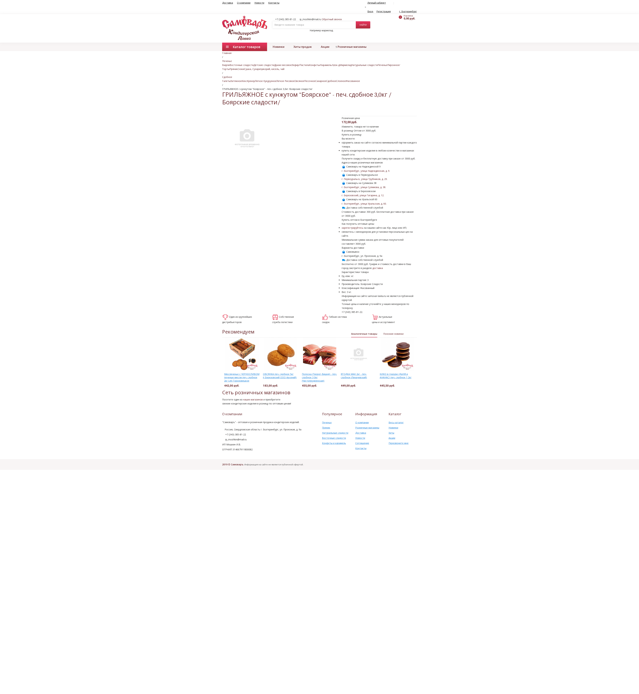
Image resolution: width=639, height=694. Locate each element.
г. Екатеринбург (408, 11)
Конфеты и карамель (334, 443)
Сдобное (331, 81)
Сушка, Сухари (252, 69)
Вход (370, 11)
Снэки (241, 69)
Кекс (244, 81)
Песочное (309, 81)
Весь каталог (396, 422)
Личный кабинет (376, 2)
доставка (377, 268)
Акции (325, 47)
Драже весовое (283, 65)
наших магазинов (253, 399)
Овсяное (299, 81)
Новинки (278, 47)
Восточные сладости (242, 65)
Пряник (233, 69)
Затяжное (236, 81)
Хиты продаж (303, 47)
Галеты (226, 81)
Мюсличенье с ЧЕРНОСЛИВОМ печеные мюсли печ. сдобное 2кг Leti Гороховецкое (241, 377)
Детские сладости (264, 65)
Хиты (391, 432)
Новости (259, 2)
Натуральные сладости (364, 65)
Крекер (251, 81)
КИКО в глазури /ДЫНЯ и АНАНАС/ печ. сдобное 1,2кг (396, 375)
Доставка (227, 2)
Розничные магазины (352, 47)
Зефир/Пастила (300, 65)
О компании (243, 2)
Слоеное (341, 81)
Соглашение (362, 443)
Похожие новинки (393, 333)
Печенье (382, 65)
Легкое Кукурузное (265, 81)
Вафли (226, 65)
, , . (366, 170)
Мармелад (345, 65)
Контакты (273, 2)
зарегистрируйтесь (352, 227)
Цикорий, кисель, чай (272, 69)
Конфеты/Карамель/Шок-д (324, 65)
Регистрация (383, 11)
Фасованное (353, 81)
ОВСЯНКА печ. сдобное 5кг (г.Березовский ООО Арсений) (280, 375)
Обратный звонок (332, 19)
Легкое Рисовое (285, 81)
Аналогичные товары (364, 333)
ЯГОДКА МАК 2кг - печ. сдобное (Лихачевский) (354, 375)
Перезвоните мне (399, 443)
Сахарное (320, 81)
